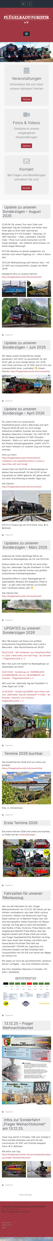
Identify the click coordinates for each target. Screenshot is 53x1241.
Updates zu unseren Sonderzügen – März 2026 (25, 545)
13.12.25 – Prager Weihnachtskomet (18, 1025)
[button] (4, 52)
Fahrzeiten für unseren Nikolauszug (22, 895)
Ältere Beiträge (25, 1195)
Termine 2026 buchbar (23, 753)
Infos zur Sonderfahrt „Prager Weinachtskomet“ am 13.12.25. (24, 1124)
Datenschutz (7, 1225)
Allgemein (9, 335)
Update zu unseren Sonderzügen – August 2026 (22, 211)
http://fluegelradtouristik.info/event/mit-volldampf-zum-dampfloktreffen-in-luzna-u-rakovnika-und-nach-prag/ (23, 461)
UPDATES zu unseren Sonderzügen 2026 (21, 630)
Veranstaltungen (27, 834)
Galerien (26, 145)
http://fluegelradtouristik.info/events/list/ (22, 277)
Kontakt (26, 188)
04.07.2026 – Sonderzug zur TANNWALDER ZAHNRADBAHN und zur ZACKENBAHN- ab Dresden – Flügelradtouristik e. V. (23, 675)
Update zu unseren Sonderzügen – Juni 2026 (24, 345)
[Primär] (26, 34)
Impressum (6, 1222)
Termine (26, 99)
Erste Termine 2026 (20, 823)
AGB (3, 1227)
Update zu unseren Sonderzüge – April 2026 (23, 411)
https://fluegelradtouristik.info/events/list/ (22, 768)
